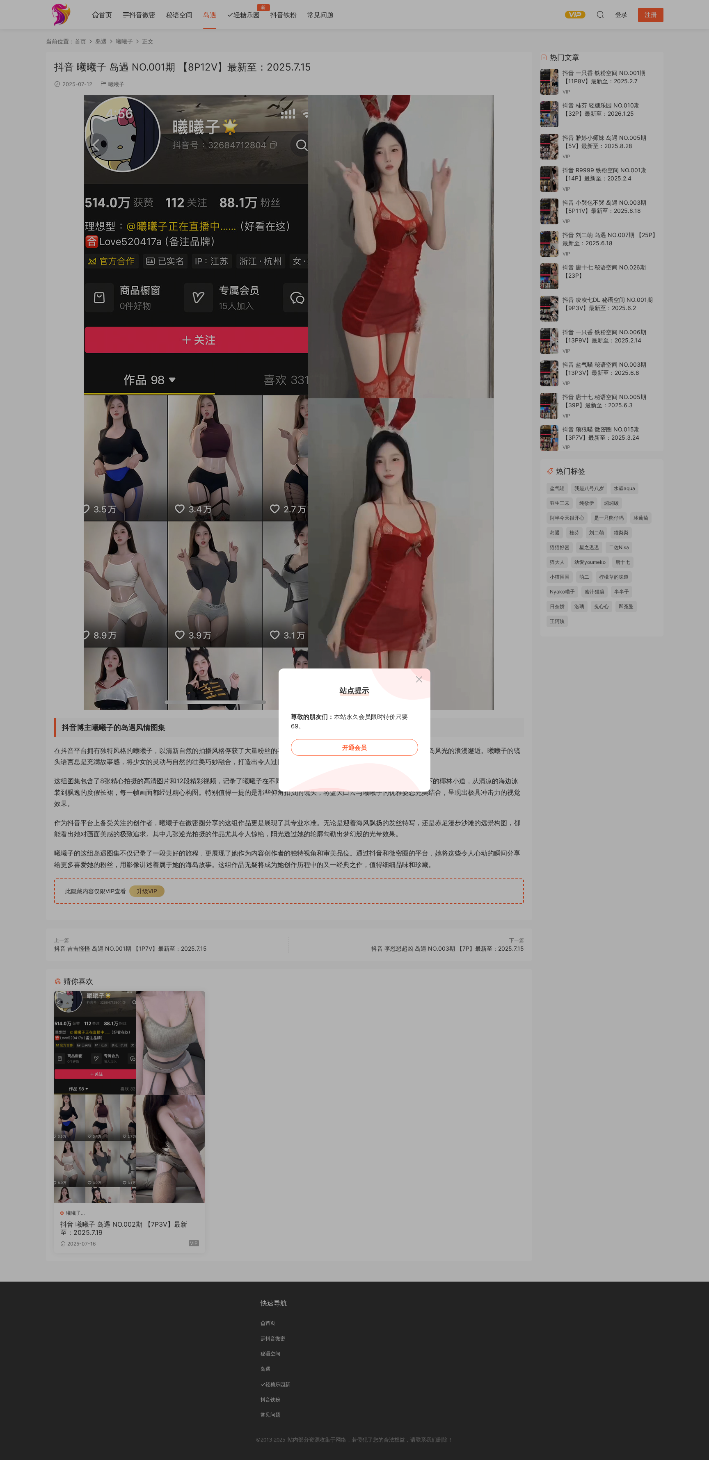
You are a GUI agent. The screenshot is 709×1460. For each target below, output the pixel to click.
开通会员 (354, 747)
